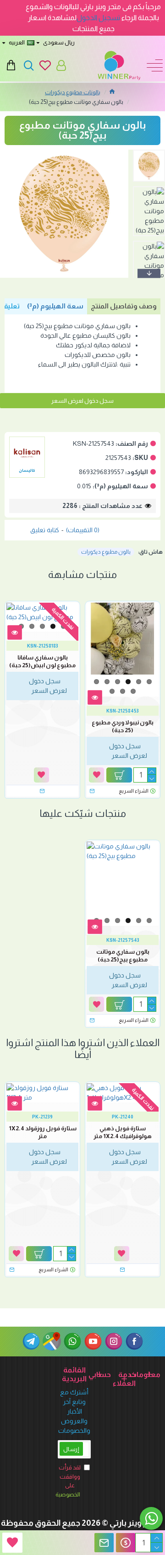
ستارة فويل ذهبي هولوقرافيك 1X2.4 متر (123, 1132)
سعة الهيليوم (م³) (55, 306)
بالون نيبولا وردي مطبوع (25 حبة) (123, 726)
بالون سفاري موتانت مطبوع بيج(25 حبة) (122, 955)
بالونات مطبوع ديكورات (72, 92)
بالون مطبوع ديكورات (106, 552)
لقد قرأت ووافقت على (69, 1481)
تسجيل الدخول (98, 18)
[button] (144, 152)
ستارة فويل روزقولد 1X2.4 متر (43, 1132)
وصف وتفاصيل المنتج (124, 306)
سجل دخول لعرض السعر (82, 400)
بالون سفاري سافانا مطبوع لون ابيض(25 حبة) (42, 661)
